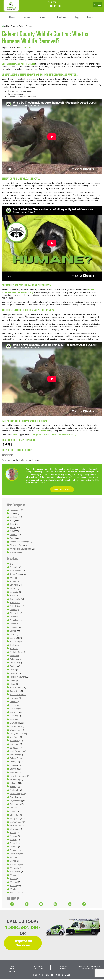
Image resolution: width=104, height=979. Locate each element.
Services (38, 966)
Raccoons (14, 509)
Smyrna (13, 832)
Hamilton (13, 673)
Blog (15, 434)
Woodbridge (15, 889)
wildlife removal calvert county (63, 434)
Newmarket (15, 744)
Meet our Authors (62, 489)
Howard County (16, 687)
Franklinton (14, 655)
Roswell (13, 811)
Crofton (13, 623)
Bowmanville (15, 599)
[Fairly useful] (10, 455)
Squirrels (13, 516)
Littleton (13, 701)
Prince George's (17, 793)
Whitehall (14, 882)
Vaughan (13, 857)
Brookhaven (15, 602)
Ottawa (13, 768)
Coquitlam (14, 620)
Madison (13, 712)
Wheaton (13, 875)
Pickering (14, 783)
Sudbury (13, 836)
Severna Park (15, 825)
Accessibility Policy (89, 968)
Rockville (13, 807)
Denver (13, 630)
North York (14, 754)
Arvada (13, 581)
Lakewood (14, 698)
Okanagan (14, 761)
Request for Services (23, 943)
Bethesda (14, 591)
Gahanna (14, 659)
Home (12, 966)
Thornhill (13, 843)
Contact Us (38, 968)
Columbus (14, 616)
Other (12, 538)
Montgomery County (18, 733)
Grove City (14, 662)
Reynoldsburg (16, 800)
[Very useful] (12, 455)
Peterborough (16, 779)
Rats (12, 531)
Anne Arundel (15, 570)
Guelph (13, 666)
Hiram (12, 683)
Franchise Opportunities (89, 966)
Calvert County (16, 606)
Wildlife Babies (16, 552)
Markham (14, 719)
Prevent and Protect (18, 541)
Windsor (13, 885)
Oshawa (13, 765)
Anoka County (16, 574)
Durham (13, 637)
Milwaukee (14, 722)
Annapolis (14, 567)
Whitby (13, 878)
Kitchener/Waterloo (18, 694)
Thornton (14, 846)
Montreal (13, 737)
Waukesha (14, 864)
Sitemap (12, 971)
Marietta (13, 715)
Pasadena (14, 772)
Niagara (13, 747)
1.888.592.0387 (55, 6)
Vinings (13, 860)
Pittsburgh (14, 790)
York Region (15, 892)
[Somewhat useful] (5, 455)
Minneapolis (15, 726)
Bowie (12, 595)
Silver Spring (15, 829)
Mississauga (15, 729)
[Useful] (7, 455)
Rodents (13, 534)
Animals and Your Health (20, 548)
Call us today (43, 430)
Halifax (13, 669)
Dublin (12, 634)
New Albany (15, 740)
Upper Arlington (16, 853)
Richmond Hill (16, 804)
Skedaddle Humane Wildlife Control (18, 63)
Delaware (14, 627)
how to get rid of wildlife (39, 434)
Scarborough (15, 821)
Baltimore (14, 584)
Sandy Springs (16, 818)
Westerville (14, 867)
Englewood (14, 645)
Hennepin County (17, 676)
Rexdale (13, 797)
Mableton (14, 708)
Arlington (13, 577)
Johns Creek (15, 691)
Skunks (13, 527)
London (13, 705)
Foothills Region (17, 652)
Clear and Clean (17, 545)
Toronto (13, 850)
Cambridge (14, 609)
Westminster (15, 871)
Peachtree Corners (18, 775)
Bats (12, 520)
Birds (12, 524)
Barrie (12, 588)
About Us (63, 966)
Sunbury (13, 839)
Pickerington (15, 786)
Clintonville (14, 613)
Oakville (13, 758)
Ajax (11, 563)
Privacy (63, 968)
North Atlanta (15, 751)
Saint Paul (14, 814)
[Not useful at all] (3, 455)
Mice (12, 513)
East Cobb (14, 641)
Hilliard (13, 680)
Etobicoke (14, 648)
